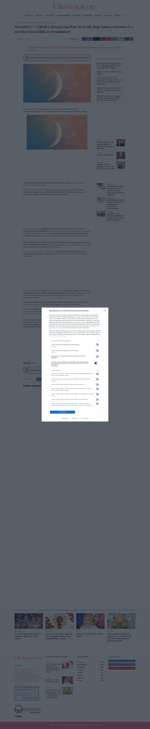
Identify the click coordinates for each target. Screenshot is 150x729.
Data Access (75, 418)
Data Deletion (65, 418)
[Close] (105, 311)
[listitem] (75, 341)
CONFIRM (62, 412)
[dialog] (75, 365)
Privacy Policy (85, 418)
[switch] (96, 344)
